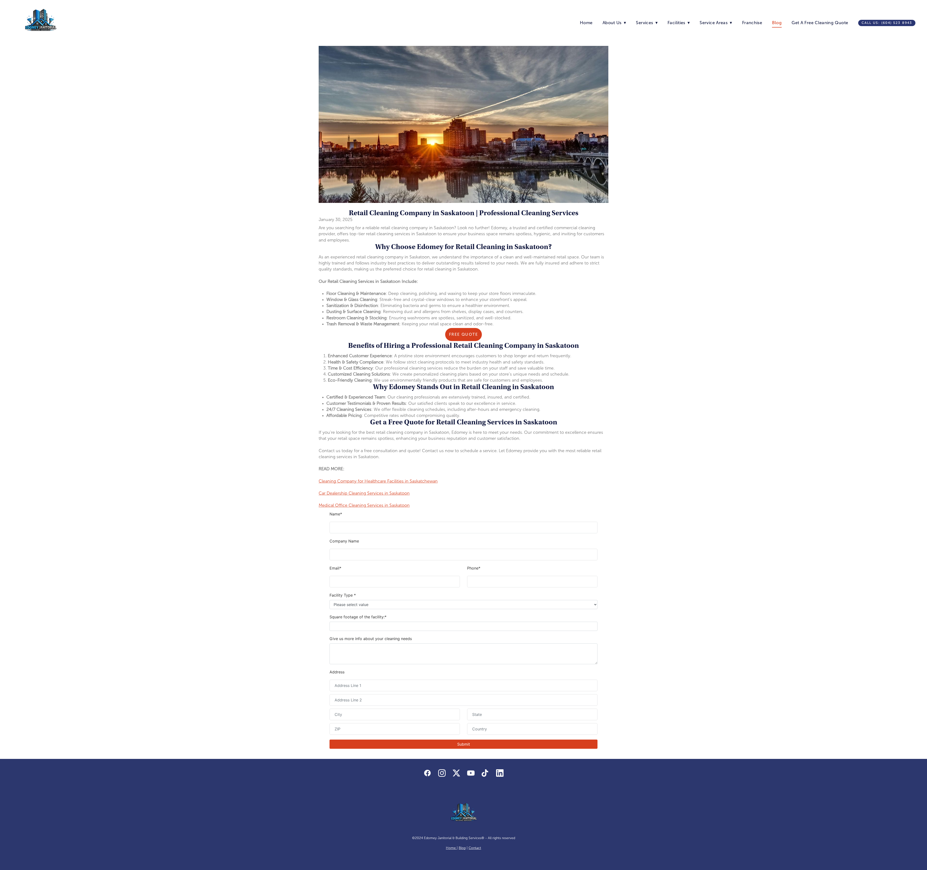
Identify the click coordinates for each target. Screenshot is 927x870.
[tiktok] (485, 773)
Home (586, 22)
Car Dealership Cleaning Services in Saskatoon (364, 493)
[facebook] (427, 773)
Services (646, 22)
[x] (456, 773)
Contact (475, 848)
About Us (614, 22)
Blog (776, 22)
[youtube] (471, 773)
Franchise (752, 22)
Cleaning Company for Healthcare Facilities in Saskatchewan (378, 481)
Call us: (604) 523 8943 (887, 23)
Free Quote (463, 334)
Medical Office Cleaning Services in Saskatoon (364, 505)
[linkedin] (500, 773)
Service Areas (716, 22)
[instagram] (442, 773)
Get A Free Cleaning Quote (820, 22)
